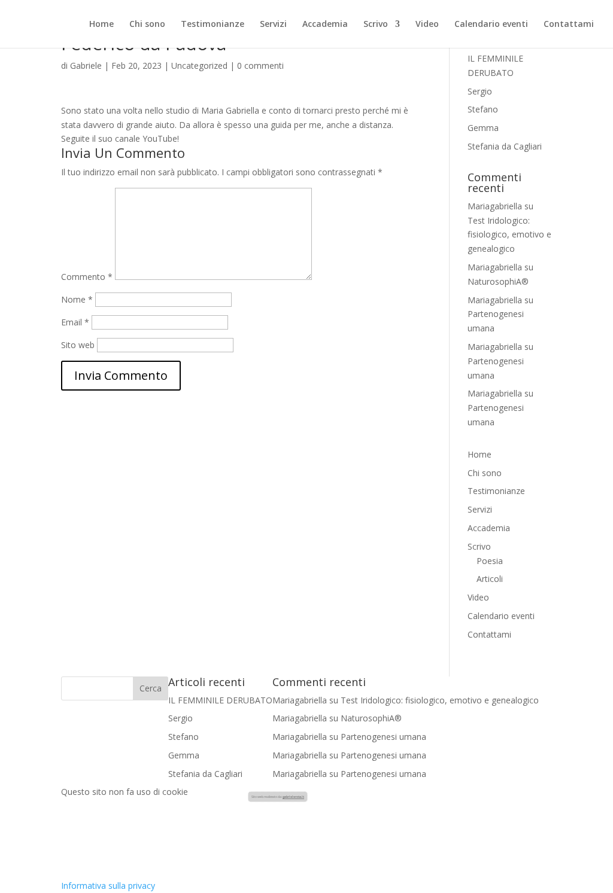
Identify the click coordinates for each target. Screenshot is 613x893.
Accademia (325, 24)
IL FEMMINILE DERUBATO (220, 700)
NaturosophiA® (498, 281)
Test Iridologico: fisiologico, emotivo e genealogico (509, 235)
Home (101, 24)
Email (75, 322)
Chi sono (147, 24)
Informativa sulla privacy (108, 885)
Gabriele (86, 65)
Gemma (483, 127)
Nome (77, 299)
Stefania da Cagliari (505, 146)
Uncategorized (199, 65)
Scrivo (375, 24)
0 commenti (260, 65)
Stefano (483, 109)
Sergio (480, 91)
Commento (87, 276)
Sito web (78, 345)
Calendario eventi (491, 24)
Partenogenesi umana (383, 736)
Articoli (490, 578)
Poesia (490, 560)
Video (427, 24)
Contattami (569, 24)
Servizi (273, 24)
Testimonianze (212, 24)
